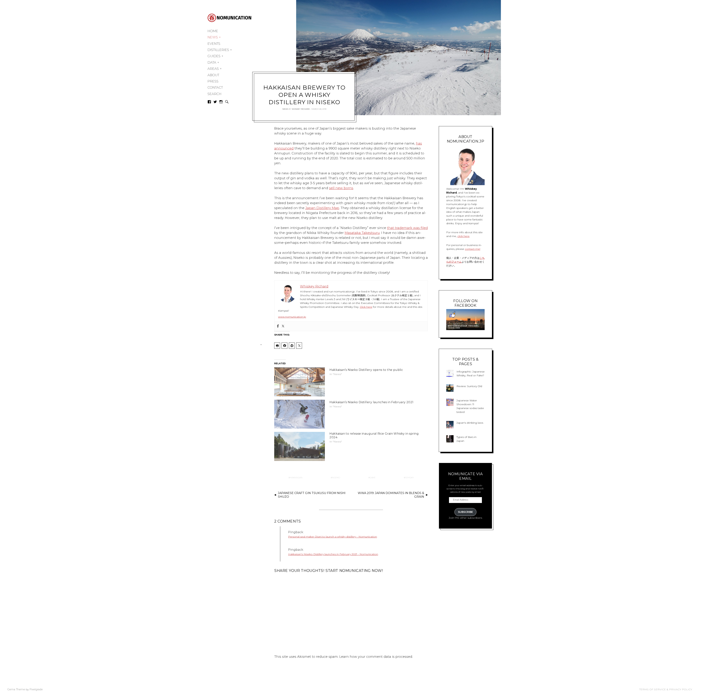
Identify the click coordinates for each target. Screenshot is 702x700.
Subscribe (465, 512)
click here (463, 236)
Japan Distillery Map (322, 208)
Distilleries (218, 50)
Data (211, 62)
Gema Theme (16, 689)
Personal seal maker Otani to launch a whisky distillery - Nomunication (332, 536)
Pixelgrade (36, 689)
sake (372, 477)
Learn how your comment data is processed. (376, 657)
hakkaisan (296, 477)
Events (213, 44)
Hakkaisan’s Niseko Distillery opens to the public (366, 370)
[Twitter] (283, 326)
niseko (336, 477)
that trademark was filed (407, 228)
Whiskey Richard (301, 109)
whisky (409, 477)
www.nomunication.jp (292, 316)
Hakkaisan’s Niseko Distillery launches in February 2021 (371, 402)
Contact (215, 88)
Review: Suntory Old (469, 386)
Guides (213, 56)
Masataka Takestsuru (362, 233)
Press (212, 81)
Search (214, 94)
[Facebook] (278, 326)
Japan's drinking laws (469, 422)
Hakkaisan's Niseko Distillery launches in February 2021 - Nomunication (333, 554)
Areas (213, 69)
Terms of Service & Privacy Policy (665, 689)
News (212, 37)
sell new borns (341, 188)
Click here (366, 307)
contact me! (472, 249)
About (213, 75)
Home (212, 31)
